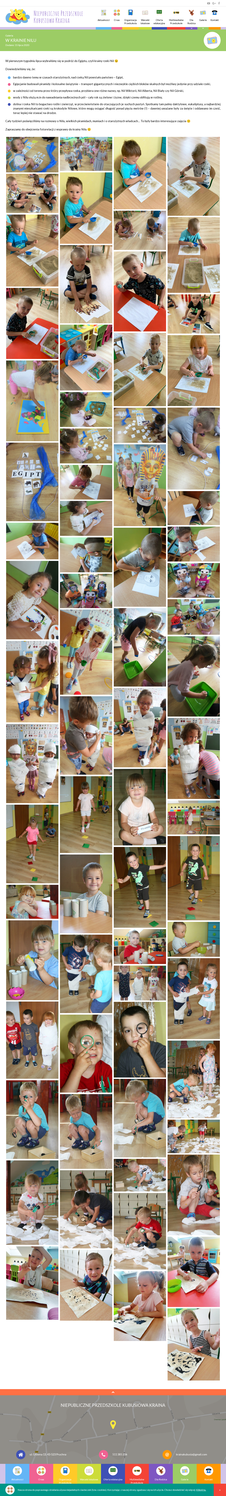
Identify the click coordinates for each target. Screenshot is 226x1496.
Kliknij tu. (201, 1489)
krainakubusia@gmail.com (191, 1454)
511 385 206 (119, 1454)
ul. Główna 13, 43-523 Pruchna (48, 1454)
